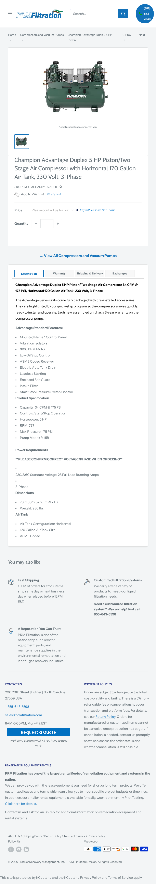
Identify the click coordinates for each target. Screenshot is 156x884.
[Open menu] (10, 13)
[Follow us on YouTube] (19, 849)
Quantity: (21, 223)
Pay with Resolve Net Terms (97, 210)
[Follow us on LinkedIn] (26, 849)
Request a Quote (38, 732)
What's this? (54, 194)
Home (12, 35)
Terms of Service (74, 836)
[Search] (123, 13)
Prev (128, 35)
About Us (14, 836)
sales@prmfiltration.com (23, 715)
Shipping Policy (32, 836)
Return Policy (105, 717)
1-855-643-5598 (17, 707)
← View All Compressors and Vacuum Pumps (78, 256)
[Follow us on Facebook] (11, 849)
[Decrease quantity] (36, 223)
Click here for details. (21, 804)
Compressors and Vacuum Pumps (42, 35)
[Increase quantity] (57, 223)
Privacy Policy (96, 836)
